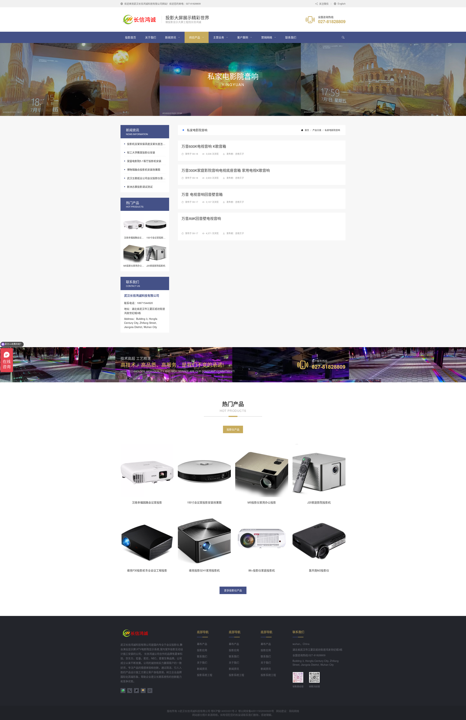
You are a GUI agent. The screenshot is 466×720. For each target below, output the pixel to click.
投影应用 (202, 650)
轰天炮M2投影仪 (319, 570)
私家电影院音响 (332, 130)
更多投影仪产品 (233, 590)
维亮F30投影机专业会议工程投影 (147, 570)
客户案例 (242, 37)
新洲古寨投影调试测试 (140, 186)
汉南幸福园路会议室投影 (147, 502)
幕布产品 (202, 644)
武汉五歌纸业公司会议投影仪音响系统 (146, 178)
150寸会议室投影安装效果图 (204, 502)
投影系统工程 (204, 675)
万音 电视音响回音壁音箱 (202, 194)
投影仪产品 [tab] (233, 429)
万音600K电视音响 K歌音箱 (203, 146)
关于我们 (150, 37)
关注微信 (324, 3)
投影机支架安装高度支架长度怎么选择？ (146, 144)
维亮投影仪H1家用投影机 (204, 570)
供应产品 (194, 37)
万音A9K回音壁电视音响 (201, 218)
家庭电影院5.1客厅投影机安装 (144, 161)
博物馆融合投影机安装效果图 (143, 169)
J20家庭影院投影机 (319, 502)
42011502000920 (261, 711)
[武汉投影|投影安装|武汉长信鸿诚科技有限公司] (141, 19)
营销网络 (266, 37)
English (341, 3)
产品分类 (317, 130)
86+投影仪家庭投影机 (261, 570)
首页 (307, 130)
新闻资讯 (170, 37)
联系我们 (290, 37)
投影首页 (130, 37)
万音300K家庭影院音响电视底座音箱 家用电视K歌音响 (225, 170)
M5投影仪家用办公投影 (262, 502)
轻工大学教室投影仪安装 (141, 152)
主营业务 (218, 37)
